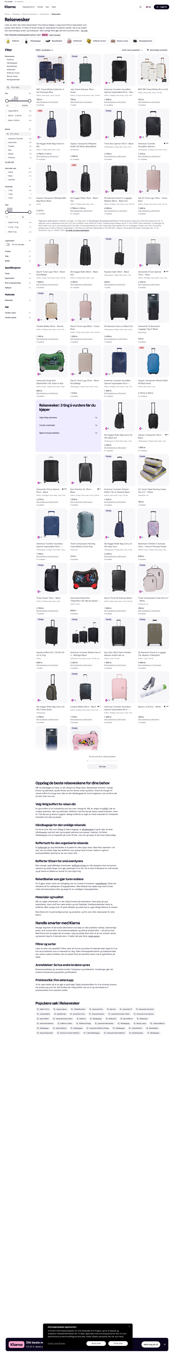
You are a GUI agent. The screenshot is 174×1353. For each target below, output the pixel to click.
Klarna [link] (7, 14)
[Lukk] (129, 1326)
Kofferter (10, 60)
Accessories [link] (44, 14)
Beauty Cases (12, 76)
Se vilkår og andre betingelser (77, 230)
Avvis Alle (96, 1343)
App (47, 7)
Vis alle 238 (9, 162)
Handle (40, 7)
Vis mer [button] (102, 766)
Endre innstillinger (56, 1343)
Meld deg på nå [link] (151, 1344)
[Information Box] (52, 50)
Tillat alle (118, 1343)
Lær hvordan (55, 35)
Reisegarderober (13, 80)
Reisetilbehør (12, 66)
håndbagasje (87, 829)
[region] (88, 1336)
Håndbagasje (12, 63)
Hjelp (54, 7)
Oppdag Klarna (28, 7)
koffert (105, 808)
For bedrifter (19, 2)
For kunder (9, 2)
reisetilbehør (101, 883)
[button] (148, 7)
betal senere (94, 936)
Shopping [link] (16, 14)
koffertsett (42, 847)
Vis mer (84, 30)
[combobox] (132, 50)
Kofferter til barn (13, 73)
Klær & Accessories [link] (29, 14)
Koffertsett (11, 70)
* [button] (47, 102)
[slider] (7, 100)
